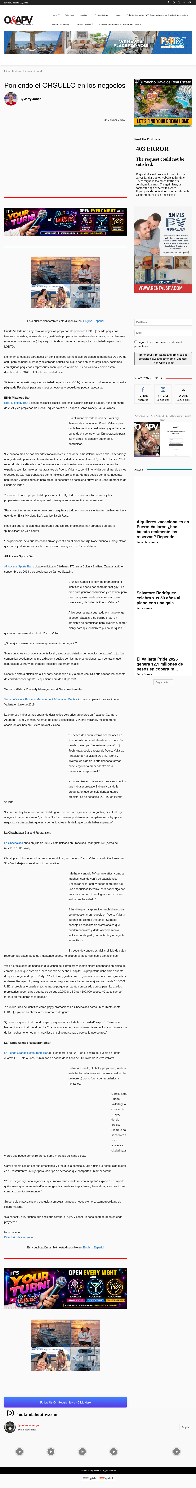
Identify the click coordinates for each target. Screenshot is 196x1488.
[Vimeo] (184, 3)
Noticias (16, 71)
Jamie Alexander (147, 542)
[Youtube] (189, 3)
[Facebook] (168, 3)
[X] (179, 3)
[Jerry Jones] (12, 99)
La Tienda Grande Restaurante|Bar (26, 1052)
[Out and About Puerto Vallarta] (18, 20)
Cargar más (161, 682)
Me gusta (143, 387)
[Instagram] (174, 3)
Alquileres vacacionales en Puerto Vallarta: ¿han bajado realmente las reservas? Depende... (163, 529)
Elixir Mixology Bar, (16, 402)
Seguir (163, 387)
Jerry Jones (32, 99)
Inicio (7, 71)
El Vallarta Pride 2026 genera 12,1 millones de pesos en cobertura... (160, 664)
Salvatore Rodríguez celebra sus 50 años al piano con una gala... (158, 598)
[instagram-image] (19, 1451)
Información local (32, 71)
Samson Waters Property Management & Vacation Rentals (41, 699)
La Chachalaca (13, 842)
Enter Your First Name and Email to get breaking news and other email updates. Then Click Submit (163, 358)
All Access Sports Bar (17, 566)
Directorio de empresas (18, 1237)
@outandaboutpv (28, 1425)
